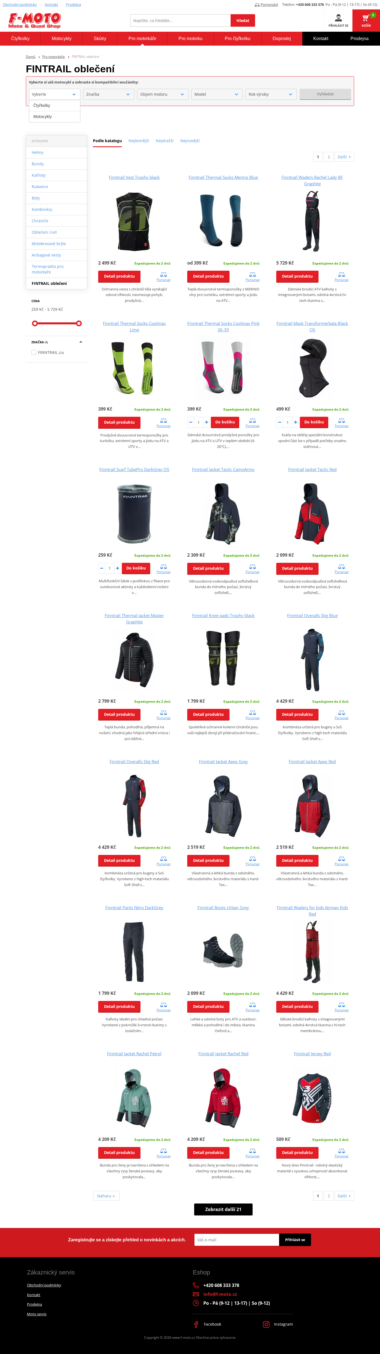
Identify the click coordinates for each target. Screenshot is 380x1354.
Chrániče (40, 220)
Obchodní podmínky (20, 4)
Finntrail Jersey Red (312, 1053)
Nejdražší (165, 140)
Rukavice (40, 186)
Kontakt (51, 4)
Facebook (212, 1324)
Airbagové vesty (46, 255)
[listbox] (54, 111)
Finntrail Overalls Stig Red (134, 761)
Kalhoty (39, 175)
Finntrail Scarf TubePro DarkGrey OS (134, 469)
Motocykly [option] (42, 116)
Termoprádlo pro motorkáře (47, 269)
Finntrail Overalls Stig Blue (312, 615)
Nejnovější (190, 140)
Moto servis (36, 1313)
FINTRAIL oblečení (49, 283)
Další (342, 156)
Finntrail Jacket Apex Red (312, 761)
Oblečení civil (44, 232)
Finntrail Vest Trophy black (134, 177)
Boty (36, 198)
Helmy (37, 152)
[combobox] (54, 94)
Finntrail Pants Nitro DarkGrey (134, 907)
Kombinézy (42, 209)
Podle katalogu (107, 140)
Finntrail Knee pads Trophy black (223, 615)
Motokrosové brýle (49, 243)
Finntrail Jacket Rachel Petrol (134, 1053)
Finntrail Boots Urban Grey (223, 907)
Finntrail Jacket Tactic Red (312, 469)
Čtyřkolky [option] (41, 105)
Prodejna (73, 4)
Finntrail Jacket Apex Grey (223, 761)
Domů (30, 56)
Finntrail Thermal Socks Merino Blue (223, 177)
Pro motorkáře (53, 56)
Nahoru (104, 1195)
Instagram (283, 1324)
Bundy (38, 163)
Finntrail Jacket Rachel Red (223, 1053)
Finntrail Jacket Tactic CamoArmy (223, 469)
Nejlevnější (139, 140)
